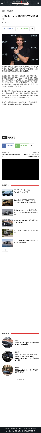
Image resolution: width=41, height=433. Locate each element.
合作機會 (9, 431)
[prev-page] (3, 250)
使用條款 (26, 431)
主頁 (3, 11)
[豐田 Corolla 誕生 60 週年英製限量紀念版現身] (7, 370)
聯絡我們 (32, 431)
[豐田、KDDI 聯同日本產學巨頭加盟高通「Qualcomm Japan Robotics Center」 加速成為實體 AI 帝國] (7, 356)
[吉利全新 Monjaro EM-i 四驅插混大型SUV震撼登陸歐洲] (7, 243)
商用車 (16, 340)
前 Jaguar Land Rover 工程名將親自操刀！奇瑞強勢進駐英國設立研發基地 (26, 212)
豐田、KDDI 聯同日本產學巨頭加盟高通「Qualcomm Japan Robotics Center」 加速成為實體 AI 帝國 (27, 357)
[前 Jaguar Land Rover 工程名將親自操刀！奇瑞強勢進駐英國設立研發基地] (7, 212)
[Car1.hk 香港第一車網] (20, 3)
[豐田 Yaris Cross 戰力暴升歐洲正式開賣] (7, 233)
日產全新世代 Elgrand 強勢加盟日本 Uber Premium (27, 344)
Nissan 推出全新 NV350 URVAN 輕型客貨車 (31, 155)
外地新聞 (17, 352)
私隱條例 (20, 431)
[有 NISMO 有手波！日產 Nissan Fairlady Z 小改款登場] (7, 192)
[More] (32, 28)
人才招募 (14, 431)
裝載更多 (19, 379)
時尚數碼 (10, 11)
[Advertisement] (20, 307)
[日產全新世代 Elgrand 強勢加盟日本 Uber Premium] (7, 223)
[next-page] (6, 250)
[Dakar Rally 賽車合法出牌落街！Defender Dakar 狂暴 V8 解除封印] (7, 202)
